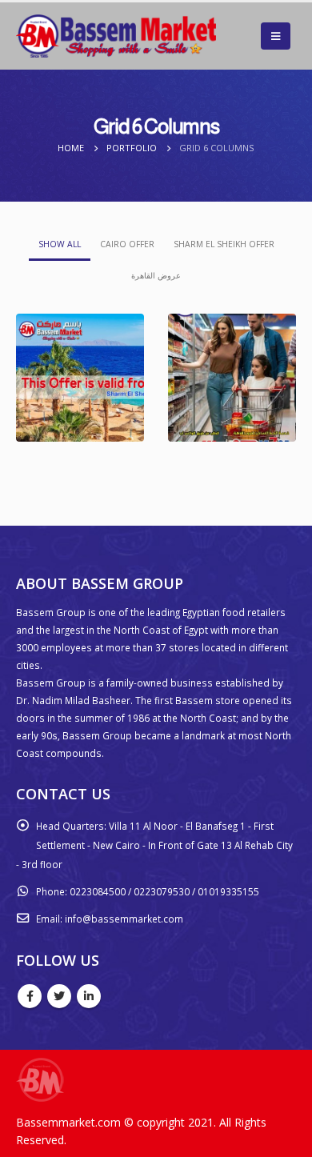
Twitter (59, 996)
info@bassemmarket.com (124, 918)
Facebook (30, 996)
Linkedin (89, 996)
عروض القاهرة (156, 275)
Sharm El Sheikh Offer (224, 244)
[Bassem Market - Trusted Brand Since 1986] (116, 36)
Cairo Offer (127, 244)
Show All (59, 244)
